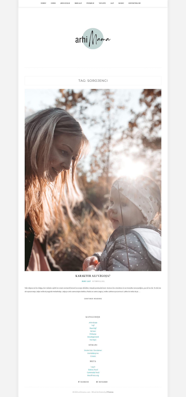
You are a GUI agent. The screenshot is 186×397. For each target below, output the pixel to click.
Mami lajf (78, 3)
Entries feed (93, 370)
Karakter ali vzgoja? (93, 275)
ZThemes (109, 392)
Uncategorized (93, 337)
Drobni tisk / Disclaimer (93, 350)
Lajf (112, 3)
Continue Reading (93, 299)
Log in (93, 367)
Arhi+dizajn (65, 3)
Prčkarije (90, 3)
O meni (53, 3)
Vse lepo (102, 3)
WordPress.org (93, 375)
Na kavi (121, 3)
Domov (43, 3)
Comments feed (93, 372)
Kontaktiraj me (135, 3)
